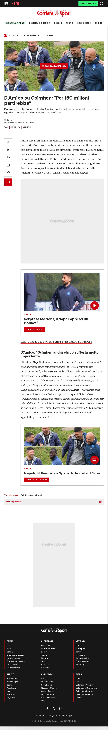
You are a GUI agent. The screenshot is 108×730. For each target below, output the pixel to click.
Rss (8, 691)
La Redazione (47, 681)
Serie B (10, 652)
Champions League (15, 655)
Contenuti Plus (15, 23)
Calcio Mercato (33, 35)
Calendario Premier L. (85, 694)
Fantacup (80, 664)
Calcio (58, 23)
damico (26, 127)
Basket (44, 652)
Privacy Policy (47, 694)
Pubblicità (11, 688)
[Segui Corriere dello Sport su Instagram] (60, 708)
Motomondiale (48, 648)
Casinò (98, 23)
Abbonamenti (13, 678)
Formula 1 (45, 645)
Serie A (10, 648)
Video (78, 678)
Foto (78, 681)
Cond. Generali (48, 697)
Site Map (11, 694)
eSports (45, 664)
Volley (44, 661)
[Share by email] (8, 165)
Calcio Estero (13, 664)
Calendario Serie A (39, 23)
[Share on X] (8, 150)
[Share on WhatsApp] (8, 157)
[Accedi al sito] (102, 4)
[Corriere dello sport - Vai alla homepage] (54, 13)
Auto (78, 645)
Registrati (11, 697)
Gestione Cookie (49, 688)
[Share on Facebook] (8, 142)
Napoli (51, 35)
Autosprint (81, 648)
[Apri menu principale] (6, 4)
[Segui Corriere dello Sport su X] (54, 708)
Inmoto (79, 652)
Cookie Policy (47, 691)
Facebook (41, 715)
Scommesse (84, 23)
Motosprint (81, 655)
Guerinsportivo (83, 658)
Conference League (16, 661)
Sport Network (82, 661)
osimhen (15, 127)
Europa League (13, 658)
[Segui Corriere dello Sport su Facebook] (47, 708)
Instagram (52, 715)
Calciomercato (13, 667)
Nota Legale (46, 685)
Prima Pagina (12, 681)
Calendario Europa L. (85, 691)
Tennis (69, 23)
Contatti (45, 678)
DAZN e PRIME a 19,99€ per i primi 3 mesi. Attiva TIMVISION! (56, 341)
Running (44, 658)
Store (9, 685)
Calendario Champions (86, 688)
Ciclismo (45, 667)
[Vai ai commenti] (8, 182)
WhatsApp (67, 715)
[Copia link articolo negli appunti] (8, 172)
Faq (43, 700)
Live (16, 3)
